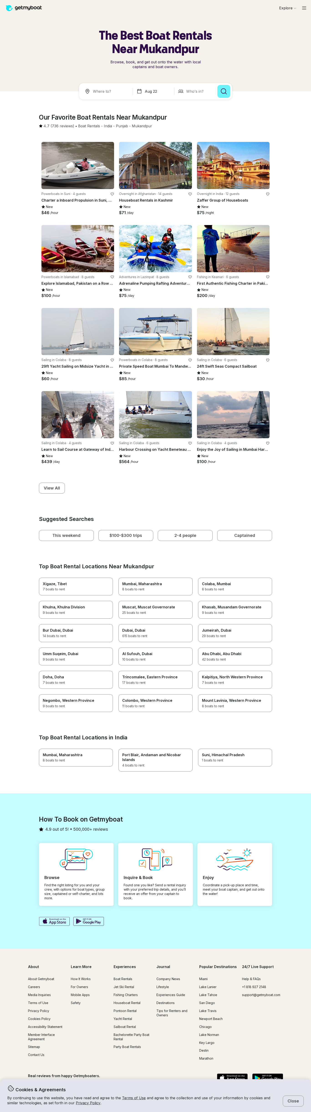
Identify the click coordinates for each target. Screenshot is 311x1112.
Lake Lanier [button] (208, 987)
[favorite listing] (112, 194)
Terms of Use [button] (134, 1098)
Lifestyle (162, 987)
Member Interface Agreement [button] (41, 1037)
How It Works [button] (81, 979)
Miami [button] (203, 979)
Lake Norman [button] (209, 1035)
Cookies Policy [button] (39, 1019)
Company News (168, 979)
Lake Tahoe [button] (208, 995)
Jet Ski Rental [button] (124, 987)
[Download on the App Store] (54, 922)
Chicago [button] (205, 1027)
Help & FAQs (251, 979)
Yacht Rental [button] (123, 1019)
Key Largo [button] (206, 1043)
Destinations (165, 1003)
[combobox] (107, 91)
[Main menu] (304, 8)
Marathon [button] (206, 1058)
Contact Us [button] (36, 1055)
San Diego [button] (207, 1003)
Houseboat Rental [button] (127, 1003)
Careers (34, 987)
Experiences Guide (170, 995)
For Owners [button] (79, 987)
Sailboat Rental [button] (125, 1027)
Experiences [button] (125, 966)
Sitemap (34, 1047)
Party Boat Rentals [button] (127, 1047)
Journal (163, 966)
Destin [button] (204, 1050)
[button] (89, 126)
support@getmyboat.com (261, 995)
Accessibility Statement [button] (45, 1027)
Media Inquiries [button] (39, 995)
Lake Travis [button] (208, 1011)
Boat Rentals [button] (123, 979)
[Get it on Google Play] (88, 922)
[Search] (223, 91)
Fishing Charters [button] (126, 995)
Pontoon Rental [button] (125, 1011)
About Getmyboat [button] (41, 979)
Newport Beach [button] (211, 1019)
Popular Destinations (218, 966)
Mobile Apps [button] (80, 995)
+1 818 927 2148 (254, 987)
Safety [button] (76, 1003)
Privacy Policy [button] (88, 1103)
